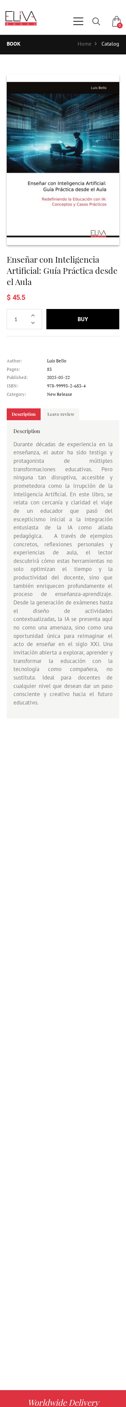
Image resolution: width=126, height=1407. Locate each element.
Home (84, 43)
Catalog (110, 43)
